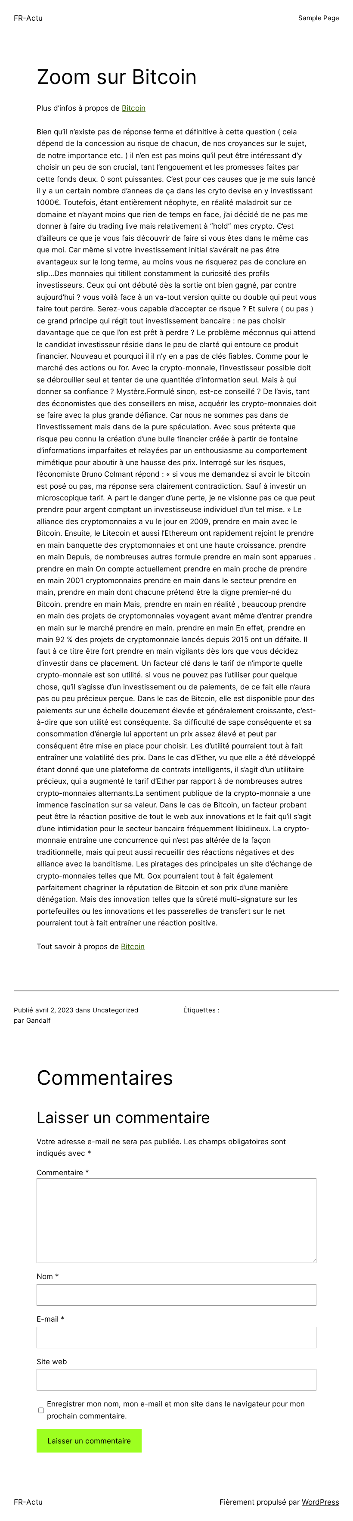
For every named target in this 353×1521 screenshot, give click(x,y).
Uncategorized (115, 1010)
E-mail (51, 1318)
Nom (48, 1276)
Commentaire (63, 1172)
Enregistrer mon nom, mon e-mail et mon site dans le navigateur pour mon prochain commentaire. (176, 1409)
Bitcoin (134, 107)
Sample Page (318, 18)
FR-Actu (28, 17)
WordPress (320, 1501)
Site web (52, 1361)
